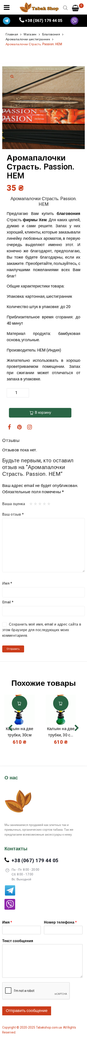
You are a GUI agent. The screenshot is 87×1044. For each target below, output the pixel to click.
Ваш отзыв (13, 514)
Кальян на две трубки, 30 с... (61, 732)
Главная (12, 34)
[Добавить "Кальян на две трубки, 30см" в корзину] (19, 703)
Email (8, 602)
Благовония (51, 34)
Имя (7, 583)
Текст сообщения (17, 941)
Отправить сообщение (27, 1011)
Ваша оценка (13, 504)
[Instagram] (29, 427)
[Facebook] (9, 427)
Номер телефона (60, 922)
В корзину (43, 412)
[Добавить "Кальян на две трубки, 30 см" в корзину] (60, 703)
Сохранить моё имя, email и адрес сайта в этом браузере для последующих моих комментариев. (41, 630)
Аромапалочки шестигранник (28, 39)
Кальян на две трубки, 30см (19, 732)
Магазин (30, 34)
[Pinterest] (19, 427)
